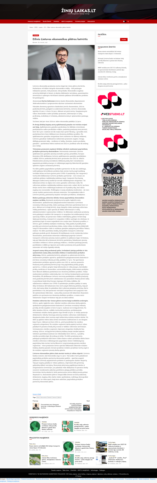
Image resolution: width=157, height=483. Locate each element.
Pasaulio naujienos (34, 21)
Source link (37, 394)
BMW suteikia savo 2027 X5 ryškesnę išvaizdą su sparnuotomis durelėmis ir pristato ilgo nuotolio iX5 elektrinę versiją (112, 70)
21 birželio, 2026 (47, 463)
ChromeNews (123, 474)
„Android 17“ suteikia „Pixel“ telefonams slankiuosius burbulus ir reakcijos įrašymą (117, 459)
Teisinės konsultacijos (28, 479)
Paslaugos (91, 21)
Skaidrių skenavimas (42, 479)
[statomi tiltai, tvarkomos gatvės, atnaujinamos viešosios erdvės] (35, 459)
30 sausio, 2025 (43, 42)
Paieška (102, 34)
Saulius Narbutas (85, 479)
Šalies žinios (47, 21)
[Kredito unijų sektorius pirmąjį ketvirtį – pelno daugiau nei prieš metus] (67, 426)
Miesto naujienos (73, 479)
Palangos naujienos (13, 481)
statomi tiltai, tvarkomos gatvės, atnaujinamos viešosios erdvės (51, 459)
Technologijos (80, 21)
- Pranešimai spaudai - (131, 479)
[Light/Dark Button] (124, 21)
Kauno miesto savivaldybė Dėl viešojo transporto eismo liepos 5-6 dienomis (44, 447)
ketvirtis (49, 397)
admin (35, 42)
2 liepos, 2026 (46, 431)
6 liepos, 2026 (34, 450)
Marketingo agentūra (13, 479)
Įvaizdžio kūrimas (97, 479)
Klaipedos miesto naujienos (58, 479)
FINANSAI (56, 21)
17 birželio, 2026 (80, 430)
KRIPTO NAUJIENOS (67, 21)
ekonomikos (44, 397)
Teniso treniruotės (118, 479)
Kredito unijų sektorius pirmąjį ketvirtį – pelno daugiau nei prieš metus (81, 426)
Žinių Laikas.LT (78, 11)
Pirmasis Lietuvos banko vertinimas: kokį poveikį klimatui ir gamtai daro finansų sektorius (49, 426)
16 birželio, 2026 (114, 463)
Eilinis (38, 397)
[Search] (128, 21)
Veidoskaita (107, 479)
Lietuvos (54, 397)
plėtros (59, 397)
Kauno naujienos (144, 479)
